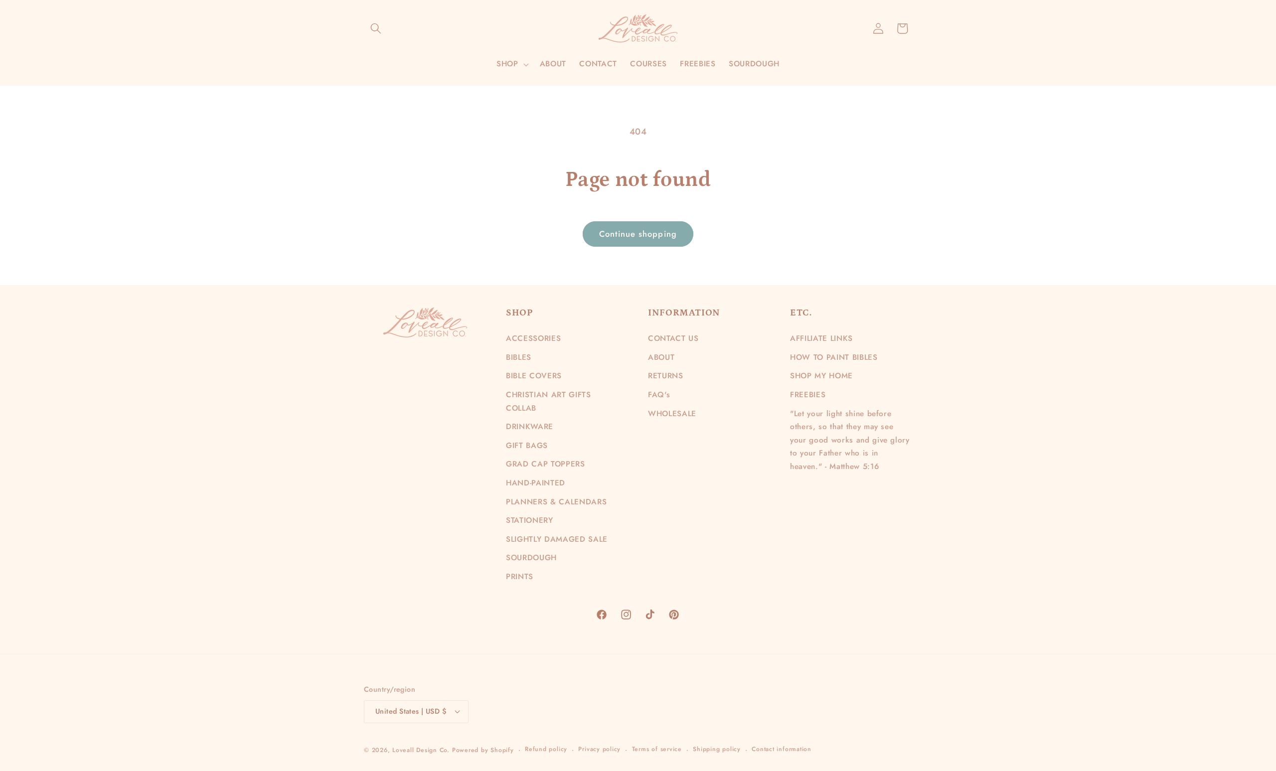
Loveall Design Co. (421, 750)
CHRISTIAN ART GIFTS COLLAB (548, 401)
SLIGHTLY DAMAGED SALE (557, 539)
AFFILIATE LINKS (821, 338)
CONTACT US (673, 338)
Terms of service (657, 749)
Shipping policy (717, 749)
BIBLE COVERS (534, 375)
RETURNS (665, 375)
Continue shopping (638, 234)
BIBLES (518, 357)
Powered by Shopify (483, 750)
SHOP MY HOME (821, 375)
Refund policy (546, 749)
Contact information (781, 749)
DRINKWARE (529, 426)
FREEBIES (807, 394)
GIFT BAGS (527, 445)
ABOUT (661, 357)
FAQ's (659, 394)
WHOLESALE (672, 413)
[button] (376, 28)
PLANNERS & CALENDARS (556, 501)
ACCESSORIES (533, 338)
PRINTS (519, 576)
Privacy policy (599, 749)
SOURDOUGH (531, 557)
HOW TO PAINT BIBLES (834, 357)
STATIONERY (529, 520)
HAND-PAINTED (535, 482)
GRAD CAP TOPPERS (545, 464)
